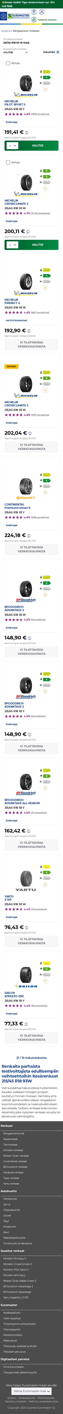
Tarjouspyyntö (11, 1329)
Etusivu (12, 1397)
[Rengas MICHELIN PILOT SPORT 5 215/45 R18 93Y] (26, 81)
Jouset (7, 1215)
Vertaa (15, 63)
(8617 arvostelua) (40, 312)
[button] (51, 51)
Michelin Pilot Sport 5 (16, 1269)
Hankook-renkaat (13, 1172)
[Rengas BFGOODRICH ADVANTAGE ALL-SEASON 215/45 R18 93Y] (26, 780)
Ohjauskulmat (11, 1209)
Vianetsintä (10, 1198)
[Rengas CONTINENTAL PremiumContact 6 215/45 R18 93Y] (26, 484)
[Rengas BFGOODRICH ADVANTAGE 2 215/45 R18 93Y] (26, 683)
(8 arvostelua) (38, 619)
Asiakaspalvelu (11, 1312)
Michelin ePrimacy (14, 1275)
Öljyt (6, 1221)
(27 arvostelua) (39, 812)
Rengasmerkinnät (13, 1133)
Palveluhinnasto (12, 1335)
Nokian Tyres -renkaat (16, 1155)
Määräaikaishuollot (14, 1237)
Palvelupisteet (45, 1397)
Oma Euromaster (13, 1366)
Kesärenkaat (10, 1139)
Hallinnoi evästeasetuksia (43, 1401)
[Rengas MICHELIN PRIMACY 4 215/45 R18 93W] (26, 280)
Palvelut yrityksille (16, 1401)
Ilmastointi (9, 1226)
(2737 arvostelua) (40, 415)
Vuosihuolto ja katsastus (17, 1243)
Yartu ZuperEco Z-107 (15, 1297)
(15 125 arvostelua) (40, 213)
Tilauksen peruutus (14, 1351)
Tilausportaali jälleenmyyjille (20, 1372)
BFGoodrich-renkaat (15, 1166)
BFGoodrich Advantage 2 (18, 1286)
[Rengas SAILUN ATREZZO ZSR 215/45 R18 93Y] (26, 973)
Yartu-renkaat (11, 1183)
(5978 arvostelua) (40, 114)
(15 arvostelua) (39, 909)
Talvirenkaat (10, 1144)
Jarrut (6, 1204)
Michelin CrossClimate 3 (17, 1264)
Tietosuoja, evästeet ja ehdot (20, 1346)
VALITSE (38, 145)
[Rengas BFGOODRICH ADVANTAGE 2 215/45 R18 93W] (26, 587)
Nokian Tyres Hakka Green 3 (19, 1280)
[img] (45, 89)
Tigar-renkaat (11, 1178)
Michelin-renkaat (13, 1150)
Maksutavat (10, 1340)
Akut (6, 1232)
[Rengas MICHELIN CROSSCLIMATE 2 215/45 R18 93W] (26, 180)
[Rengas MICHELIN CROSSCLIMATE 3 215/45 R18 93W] (26, 382)
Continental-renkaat (15, 1161)
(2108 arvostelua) (40, 517)
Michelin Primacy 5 (14, 1258)
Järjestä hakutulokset (15, 49)
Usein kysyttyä (11, 1318)
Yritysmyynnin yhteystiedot (19, 1323)
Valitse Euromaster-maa (30, 1391)
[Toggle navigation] (3, 16)
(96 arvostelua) (39, 1005)
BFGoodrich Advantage (17, 1292)
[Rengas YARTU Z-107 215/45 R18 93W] (26, 876)
